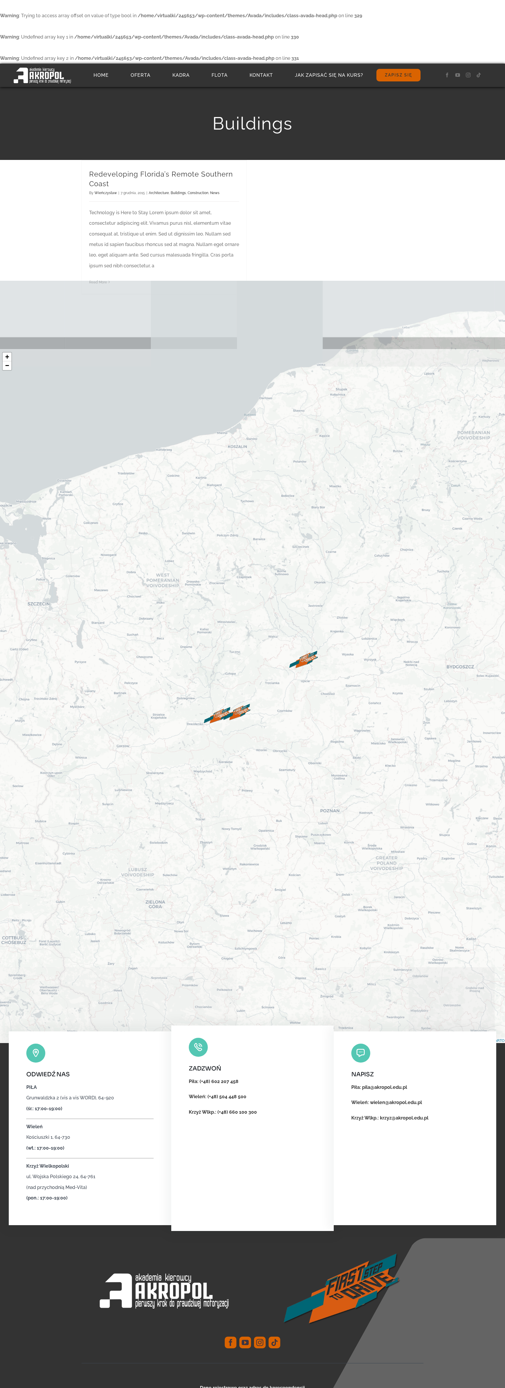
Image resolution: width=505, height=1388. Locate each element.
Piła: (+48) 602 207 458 (213, 1081)
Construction (198, 193)
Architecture (159, 193)
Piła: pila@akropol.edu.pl (379, 1087)
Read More (98, 282)
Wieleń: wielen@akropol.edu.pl (386, 1102)
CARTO (498, 1040)
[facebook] (447, 75)
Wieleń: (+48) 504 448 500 (217, 1096)
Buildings (178, 193)
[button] (303, 660)
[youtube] (457, 75)
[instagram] (468, 75)
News (214, 193)
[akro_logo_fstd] (42, 69)
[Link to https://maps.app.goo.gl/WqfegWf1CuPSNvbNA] (35, 1053)
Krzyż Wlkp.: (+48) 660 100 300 (223, 1112)
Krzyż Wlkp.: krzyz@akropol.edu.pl (389, 1118)
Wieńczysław (105, 193)
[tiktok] (478, 75)
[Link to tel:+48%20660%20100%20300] (198, 1047)
